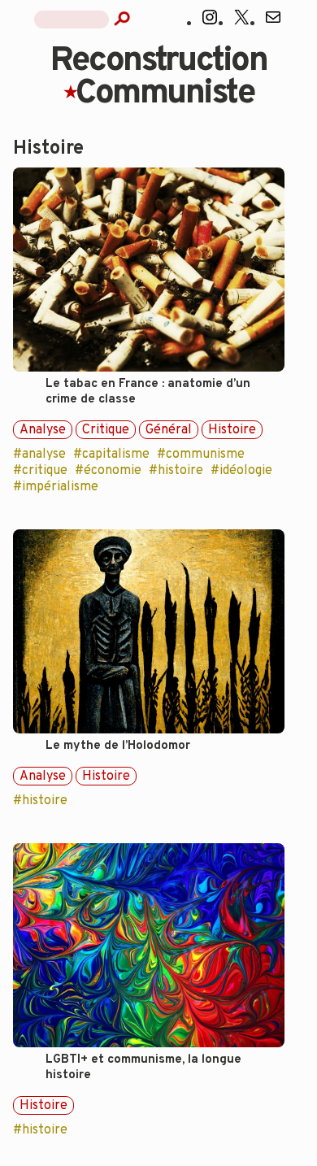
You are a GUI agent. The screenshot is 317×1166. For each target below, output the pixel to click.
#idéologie (241, 471)
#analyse (39, 454)
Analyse (43, 430)
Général (168, 430)
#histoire (176, 471)
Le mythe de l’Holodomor (118, 746)
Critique (105, 430)
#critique (40, 471)
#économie (108, 471)
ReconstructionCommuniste (158, 77)
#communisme (201, 454)
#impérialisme (55, 487)
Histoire (232, 430)
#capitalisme (111, 454)
